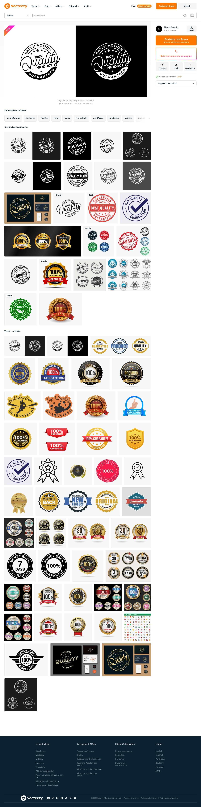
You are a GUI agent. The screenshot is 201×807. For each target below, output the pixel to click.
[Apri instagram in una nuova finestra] (53, 798)
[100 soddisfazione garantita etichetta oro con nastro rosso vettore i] (55, 275)
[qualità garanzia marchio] (108, 471)
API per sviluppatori (45, 771)
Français (159, 767)
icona (67, 118)
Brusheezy (41, 751)
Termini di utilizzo (131, 798)
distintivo (114, 118)
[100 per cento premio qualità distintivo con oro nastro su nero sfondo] (90, 373)
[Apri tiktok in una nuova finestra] (66, 798)
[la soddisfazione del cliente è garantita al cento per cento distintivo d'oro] (87, 565)
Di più (86, 6)
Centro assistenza (123, 751)
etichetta (30, 118)
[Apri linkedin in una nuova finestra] (57, 798)
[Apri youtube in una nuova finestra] (75, 798)
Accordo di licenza (85, 751)
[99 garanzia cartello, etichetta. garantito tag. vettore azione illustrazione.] (20, 438)
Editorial (73, 6)
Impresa (40, 763)
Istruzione (40, 767)
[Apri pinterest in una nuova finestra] (62, 798)
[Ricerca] (184, 15)
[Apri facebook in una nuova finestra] (48, 798)
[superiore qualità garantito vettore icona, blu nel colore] (135, 208)
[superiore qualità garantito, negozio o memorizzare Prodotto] (58, 405)
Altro (158, 771)
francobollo (81, 118)
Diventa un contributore (121, 764)
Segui (191, 30)
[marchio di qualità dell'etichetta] (122, 176)
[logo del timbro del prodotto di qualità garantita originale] (137, 146)
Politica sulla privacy (149, 798)
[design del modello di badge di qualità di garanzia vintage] (136, 501)
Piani (133, 6)
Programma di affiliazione (89, 759)
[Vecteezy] (15, 6)
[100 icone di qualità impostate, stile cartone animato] (137, 627)
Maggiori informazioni (167, 83)
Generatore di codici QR (47, 785)
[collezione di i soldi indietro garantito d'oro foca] (51, 533)
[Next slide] (146, 118)
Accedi (187, 6)
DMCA (80, 755)
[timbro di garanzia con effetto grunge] (133, 241)
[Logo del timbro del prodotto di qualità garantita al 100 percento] (32, 146)
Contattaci (120, 755)
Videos (59, 6)
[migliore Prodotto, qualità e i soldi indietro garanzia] (120, 346)
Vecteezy (40, 755)
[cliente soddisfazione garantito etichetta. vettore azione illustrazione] (134, 405)
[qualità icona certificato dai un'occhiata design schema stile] (137, 471)
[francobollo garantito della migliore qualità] (102, 208)
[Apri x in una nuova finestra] (70, 798)
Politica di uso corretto (169, 798)
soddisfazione (13, 118)
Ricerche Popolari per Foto (89, 769)
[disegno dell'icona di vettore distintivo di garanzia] (42, 241)
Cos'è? (179, 77)
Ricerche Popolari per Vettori (87, 764)
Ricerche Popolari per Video (87, 774)
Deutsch (159, 763)
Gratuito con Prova (176, 40)
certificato (98, 118)
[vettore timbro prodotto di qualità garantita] (20, 275)
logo (56, 118)
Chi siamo (119, 759)
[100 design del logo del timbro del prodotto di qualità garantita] (27, 208)
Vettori (34, 6)
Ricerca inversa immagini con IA (49, 776)
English (159, 751)
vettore (128, 118)
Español (159, 755)
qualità (44, 118)
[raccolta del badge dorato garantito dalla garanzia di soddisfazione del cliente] (128, 565)
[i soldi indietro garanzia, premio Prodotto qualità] (78, 501)
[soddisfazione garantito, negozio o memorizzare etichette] (22, 405)
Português (160, 759)
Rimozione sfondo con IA (47, 781)
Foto (47, 6)
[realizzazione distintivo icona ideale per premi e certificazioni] (48, 471)
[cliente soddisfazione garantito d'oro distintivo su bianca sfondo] (89, 533)
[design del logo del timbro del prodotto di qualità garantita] (98, 241)
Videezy (39, 759)
